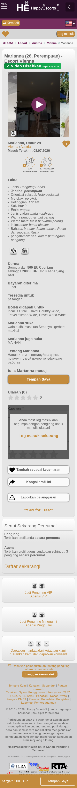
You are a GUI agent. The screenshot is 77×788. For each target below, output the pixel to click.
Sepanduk (48, 685)
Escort (22, 43)
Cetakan (11, 692)
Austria (37, 43)
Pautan (62, 685)
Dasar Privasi (58, 695)
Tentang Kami (17, 685)
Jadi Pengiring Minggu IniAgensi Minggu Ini (38, 623)
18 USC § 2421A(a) (21, 695)
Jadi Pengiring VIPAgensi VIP (38, 594)
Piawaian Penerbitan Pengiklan (49, 699)
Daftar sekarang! (22, 566)
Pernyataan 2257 (58, 692)
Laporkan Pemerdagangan (38, 702)
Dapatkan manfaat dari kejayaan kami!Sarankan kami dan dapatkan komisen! (38, 652)
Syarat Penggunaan (32, 692)
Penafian (42, 695)
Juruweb (38, 689)
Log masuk (66, 34)
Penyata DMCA (16, 699)
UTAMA (8, 43)
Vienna (52, 43)
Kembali (12, 23)
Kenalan (34, 685)
